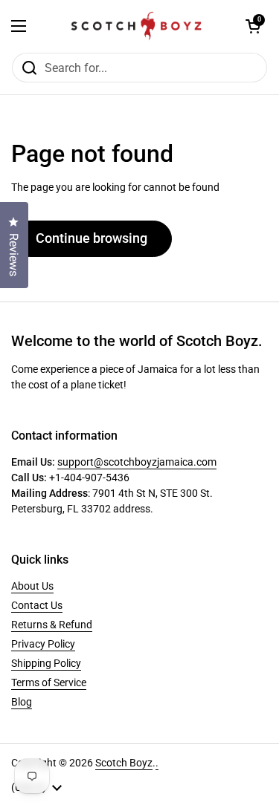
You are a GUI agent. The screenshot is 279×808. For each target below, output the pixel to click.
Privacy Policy (43, 644)
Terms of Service (48, 682)
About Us (32, 586)
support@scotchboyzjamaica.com (137, 462)
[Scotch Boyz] (136, 26)
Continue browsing (91, 238)
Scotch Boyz (124, 763)
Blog (21, 702)
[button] (253, 26)
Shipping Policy (46, 663)
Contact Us (36, 605)
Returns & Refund (51, 625)
